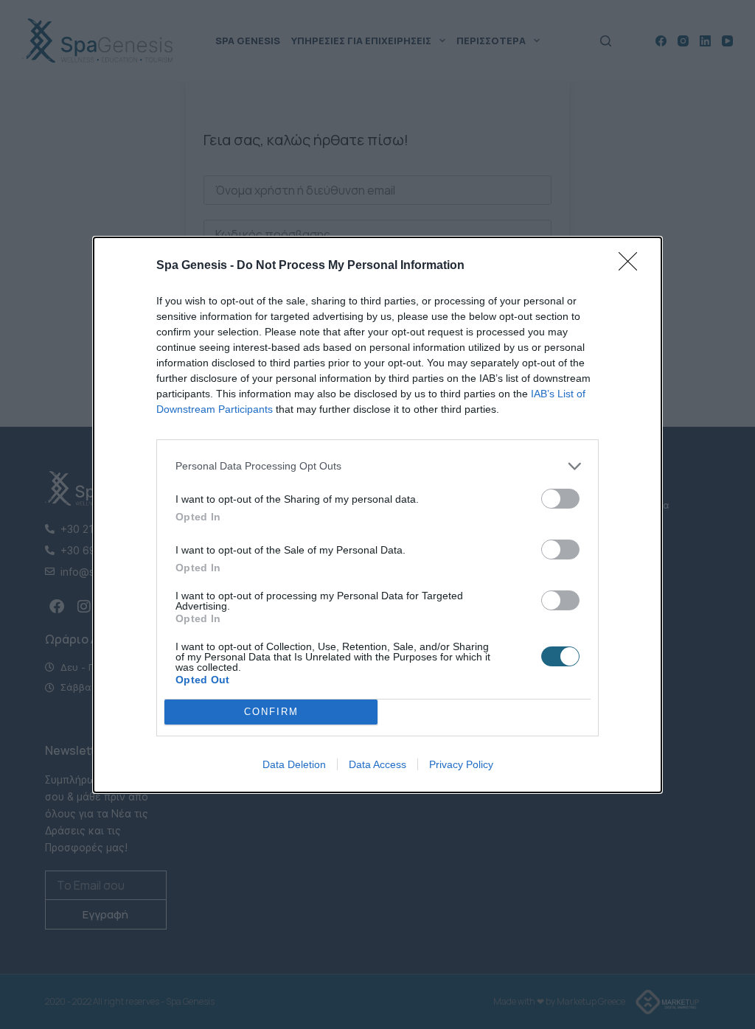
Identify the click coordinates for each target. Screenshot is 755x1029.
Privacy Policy (461, 764)
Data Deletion (294, 764)
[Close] (633, 266)
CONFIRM (271, 711)
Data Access (377, 764)
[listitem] (377, 466)
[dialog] (377, 514)
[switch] (560, 499)
